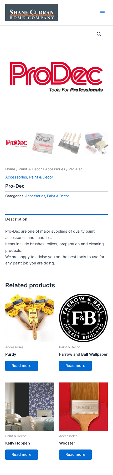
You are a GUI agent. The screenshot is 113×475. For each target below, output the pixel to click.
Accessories (55, 169)
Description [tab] (16, 219)
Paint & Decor (30, 169)
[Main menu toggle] (102, 12)
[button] (99, 34)
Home (10, 169)
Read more (22, 365)
